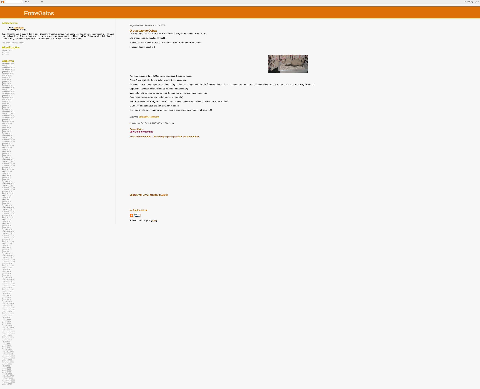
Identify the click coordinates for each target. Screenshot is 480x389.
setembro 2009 (8, 64)
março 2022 (7, 364)
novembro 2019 (8, 308)
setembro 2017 (8, 256)
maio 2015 (6, 200)
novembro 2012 (8, 140)
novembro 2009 (8, 68)
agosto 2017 (7, 254)
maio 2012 (6, 128)
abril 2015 (6, 198)
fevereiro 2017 (8, 242)
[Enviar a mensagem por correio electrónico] (172, 123)
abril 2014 (6, 174)
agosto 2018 (7, 278)
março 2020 (7, 316)
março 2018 (7, 268)
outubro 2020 (7, 330)
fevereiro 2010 (8, 74)
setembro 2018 (8, 280)
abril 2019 (6, 294)
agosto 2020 (7, 326)
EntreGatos (39, 13)
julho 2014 (6, 180)
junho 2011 (6, 106)
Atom (164, 195)
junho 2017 (6, 250)
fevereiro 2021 (8, 338)
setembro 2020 (8, 328)
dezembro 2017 (8, 262)
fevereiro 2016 (8, 218)
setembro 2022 (8, 376)
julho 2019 (6, 300)
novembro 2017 (8, 260)
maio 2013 (6, 152)
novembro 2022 (8, 380)
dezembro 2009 (8, 70)
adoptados (143, 117)
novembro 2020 (8, 332)
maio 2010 (6, 80)
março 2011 (7, 100)
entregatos (154, 117)
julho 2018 (6, 276)
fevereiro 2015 (8, 194)
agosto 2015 (7, 206)
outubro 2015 (7, 210)
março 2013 (7, 148)
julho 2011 (6, 108)
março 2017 (7, 244)
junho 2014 (6, 178)
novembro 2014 (8, 188)
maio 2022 (6, 368)
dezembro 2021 (8, 358)
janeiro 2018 (7, 264)
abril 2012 (6, 126)
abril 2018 (6, 270)
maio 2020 (6, 320)
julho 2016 (6, 228)
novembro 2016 (8, 236)
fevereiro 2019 (8, 290)
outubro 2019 (7, 306)
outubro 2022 (7, 378)
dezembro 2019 (8, 310)
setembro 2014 (8, 184)
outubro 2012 (7, 138)
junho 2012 (6, 130)
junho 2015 (6, 202)
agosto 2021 (7, 350)
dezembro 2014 (8, 190)
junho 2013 (6, 154)
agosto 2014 (7, 182)
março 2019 (7, 292)
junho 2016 (6, 226)
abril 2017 (6, 246)
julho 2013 (6, 156)
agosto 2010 (7, 86)
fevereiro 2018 (8, 266)
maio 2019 (6, 296)
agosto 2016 (7, 230)
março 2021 (7, 340)
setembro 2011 (8, 112)
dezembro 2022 (8, 382)
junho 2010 (6, 82)
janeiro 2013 (7, 144)
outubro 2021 (7, 354)
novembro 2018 (8, 284)
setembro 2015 (8, 208)
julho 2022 (6, 372)
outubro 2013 (7, 162)
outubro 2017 (7, 258)
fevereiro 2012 (8, 122)
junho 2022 (6, 370)
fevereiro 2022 (8, 362)
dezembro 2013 (8, 166)
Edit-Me (5, 52)
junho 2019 (6, 298)
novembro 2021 (8, 356)
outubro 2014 (7, 186)
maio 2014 (6, 176)
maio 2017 (6, 248)
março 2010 (7, 76)
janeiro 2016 (7, 216)
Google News (7, 50)
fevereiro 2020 (8, 314)
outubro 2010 (7, 90)
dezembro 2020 (8, 334)
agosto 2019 (7, 302)
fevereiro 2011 (8, 98)
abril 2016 (6, 222)
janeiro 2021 (7, 336)
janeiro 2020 (7, 312)
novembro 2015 (8, 212)
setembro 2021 (8, 352)
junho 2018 (6, 274)
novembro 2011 (8, 116)
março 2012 (7, 124)
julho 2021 (6, 348)
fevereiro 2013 (8, 146)
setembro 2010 (8, 88)
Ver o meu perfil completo (13, 43)
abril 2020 (6, 318)
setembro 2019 (8, 304)
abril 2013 (6, 150)
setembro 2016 (8, 232)
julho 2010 (6, 84)
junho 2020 (6, 322)
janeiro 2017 (7, 240)
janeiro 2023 (7, 384)
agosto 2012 (7, 134)
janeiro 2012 (7, 120)
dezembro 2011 (8, 118)
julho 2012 (6, 132)
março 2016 (7, 220)
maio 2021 (6, 344)
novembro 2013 (8, 164)
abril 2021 (6, 342)
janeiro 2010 (7, 72)
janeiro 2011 (7, 96)
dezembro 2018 (8, 286)
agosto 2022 (7, 374)
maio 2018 (6, 272)
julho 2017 (6, 252)
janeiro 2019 (7, 288)
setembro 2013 (8, 160)
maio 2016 (6, 224)
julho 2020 (6, 324)
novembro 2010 (8, 92)
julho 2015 (6, 204)
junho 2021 (6, 346)
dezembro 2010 (8, 94)
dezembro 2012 (8, 142)
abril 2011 (6, 102)
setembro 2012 (8, 136)
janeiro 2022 (7, 360)
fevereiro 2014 (8, 170)
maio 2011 (6, 104)
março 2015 (7, 196)
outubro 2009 (7, 66)
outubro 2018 (7, 282)
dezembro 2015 (8, 214)
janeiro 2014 (7, 168)
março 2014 (7, 172)
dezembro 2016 (8, 238)
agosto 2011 (7, 110)
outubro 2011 (7, 114)
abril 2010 (6, 78)
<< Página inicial (138, 210)
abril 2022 (6, 366)
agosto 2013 (7, 158)
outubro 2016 (7, 234)
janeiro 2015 (7, 192)
